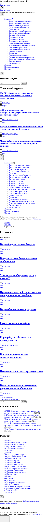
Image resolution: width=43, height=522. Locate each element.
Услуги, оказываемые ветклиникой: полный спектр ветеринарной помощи (21, 128)
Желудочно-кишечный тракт (19, 33)
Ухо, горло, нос (14, 63)
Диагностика (5, 5)
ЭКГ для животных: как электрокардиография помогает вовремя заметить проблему (19, 112)
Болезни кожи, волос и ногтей (20, 21)
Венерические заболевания (19, 25)
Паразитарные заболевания (19, 55)
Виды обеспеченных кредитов (18, 309)
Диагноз (7, 65)
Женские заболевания (17, 35)
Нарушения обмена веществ (19, 49)
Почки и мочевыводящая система (21, 57)
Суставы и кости (15, 61)
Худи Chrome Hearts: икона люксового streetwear (22, 429)
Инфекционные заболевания (19, 43)
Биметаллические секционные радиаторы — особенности (18, 387)
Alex (3, 122)
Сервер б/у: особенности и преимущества (15, 339)
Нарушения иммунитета (18, 47)
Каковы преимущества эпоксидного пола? (14, 356)
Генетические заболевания (19, 27)
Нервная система (15, 51)
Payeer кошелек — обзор (15, 323)
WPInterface (37, 219)
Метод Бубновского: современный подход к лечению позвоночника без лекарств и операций (21, 143)
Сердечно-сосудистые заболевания (22, 59)
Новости (7, 69)
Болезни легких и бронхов (19, 23)
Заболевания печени (16, 39)
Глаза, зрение (14, 29)
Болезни (7, 19)
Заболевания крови (16, 37)
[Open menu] (2, 14)
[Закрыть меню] (2, 496)
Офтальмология (10, 481)
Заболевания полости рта (18, 41)
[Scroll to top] (4, 518)
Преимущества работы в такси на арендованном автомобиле (20, 294)
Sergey (4, 106)
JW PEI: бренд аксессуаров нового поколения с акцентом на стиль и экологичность (16, 95)
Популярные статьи (11, 67)
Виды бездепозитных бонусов (17, 244)
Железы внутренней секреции (20, 31)
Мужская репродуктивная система (22, 45)
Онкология (13, 53)
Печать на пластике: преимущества (21, 371)
